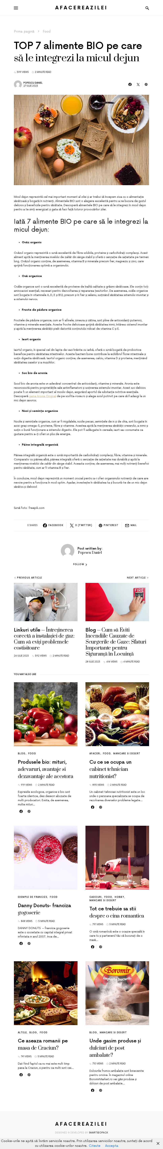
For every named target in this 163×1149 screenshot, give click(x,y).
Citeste (94, 1146)
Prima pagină (24, 32)
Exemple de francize (32, 897)
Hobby (119, 897)
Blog (22, 753)
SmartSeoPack (98, 1132)
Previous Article (29, 577)
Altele (22, 1032)
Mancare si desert (126, 753)
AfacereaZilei (81, 8)
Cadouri (95, 897)
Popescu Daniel (32, 83)
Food (46, 32)
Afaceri (94, 753)
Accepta (111, 1146)
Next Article (136, 577)
